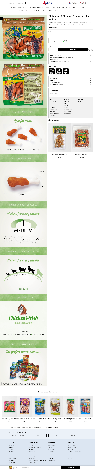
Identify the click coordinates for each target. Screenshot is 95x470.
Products (11, 3)
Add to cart (73, 49)
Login (37, 435)
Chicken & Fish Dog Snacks (27, 10)
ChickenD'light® (37, 10)
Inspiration (51, 460)
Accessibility (72, 456)
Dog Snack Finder (34, 456)
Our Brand (20, 3)
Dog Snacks (32, 458)
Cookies (70, 449)
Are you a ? (55, 82)
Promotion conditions (75, 453)
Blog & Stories (13, 458)
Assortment (17, 10)
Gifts (49, 456)
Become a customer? (18, 435)
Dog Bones (32, 449)
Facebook (11, 460)
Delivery (11, 449)
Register (11, 447)
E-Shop (28, 3)
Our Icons (51, 451)
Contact (11, 456)
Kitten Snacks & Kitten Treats (37, 460)
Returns (11, 451)
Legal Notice (71, 445)
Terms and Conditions (74, 451)
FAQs (10, 453)
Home (11, 10)
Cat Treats (13, 7)
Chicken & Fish (20, 7)
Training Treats (60, 7)
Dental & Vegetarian (30, 7)
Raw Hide (67, 7)
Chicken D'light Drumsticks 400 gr (50, 10)
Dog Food (31, 453)
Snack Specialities (50, 7)
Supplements (74, 7)
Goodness (51, 458)
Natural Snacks (41, 7)
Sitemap (70, 458)
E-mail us (57, 435)
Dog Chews (32, 451)
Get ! (56, 84)
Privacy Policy (72, 447)
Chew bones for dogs (35, 447)
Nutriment (81, 7)
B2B (49, 453)
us (52, 80)
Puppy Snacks (32, 462)
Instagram (12, 462)
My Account (12, 445)
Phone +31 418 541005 (77, 435)
